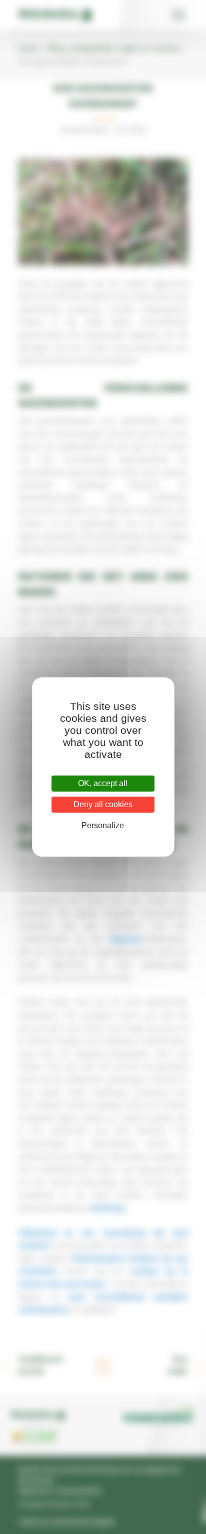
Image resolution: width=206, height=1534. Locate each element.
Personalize (103, 825)
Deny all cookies (103, 804)
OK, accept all (103, 783)
